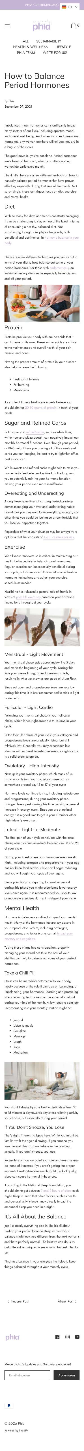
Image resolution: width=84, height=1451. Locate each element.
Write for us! (55, 52)
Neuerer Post (19, 1301)
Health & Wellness (30, 46)
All (25, 41)
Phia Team (26, 52)
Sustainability (48, 41)
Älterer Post (66, 1301)
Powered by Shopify (16, 1431)
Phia (21, 1423)
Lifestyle (63, 46)
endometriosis (59, 268)
